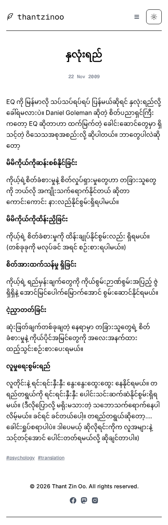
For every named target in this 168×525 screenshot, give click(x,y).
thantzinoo (40, 17)
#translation (51, 457)
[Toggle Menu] (137, 17)
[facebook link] (73, 500)
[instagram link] (95, 500)
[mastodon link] (84, 500)
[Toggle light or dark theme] (154, 16)
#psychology (20, 457)
